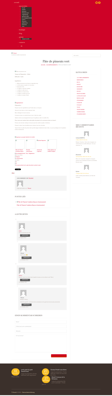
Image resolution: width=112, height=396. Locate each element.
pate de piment (30, 165)
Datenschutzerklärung (28, 392)
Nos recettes (23, 6)
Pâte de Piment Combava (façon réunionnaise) (31, 205)
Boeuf (23, 8)
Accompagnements (27, 18)
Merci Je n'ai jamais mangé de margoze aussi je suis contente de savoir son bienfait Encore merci (86, 160)
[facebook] (99, 2)
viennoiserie (81, 111)
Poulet (23, 9)
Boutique (22, 30)
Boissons (24, 24)
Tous (23, 26)
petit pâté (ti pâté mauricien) (27, 370)
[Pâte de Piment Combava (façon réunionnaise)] (31, 202)
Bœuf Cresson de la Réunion (58, 378)
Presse (21, 37)
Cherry (20, 275)
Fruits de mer (25, 13)
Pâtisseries (25, 23)
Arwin (20, 231)
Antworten (25, 235)
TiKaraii (18, 156)
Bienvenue (80, 80)
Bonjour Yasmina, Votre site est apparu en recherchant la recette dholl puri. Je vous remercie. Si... (86, 143)
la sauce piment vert (21, 165)
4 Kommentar (19, 158)
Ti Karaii (13, 392)
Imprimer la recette (30, 137)
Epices (23, 19)
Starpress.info (81, 114)
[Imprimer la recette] (20, 137)
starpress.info (25, 39)
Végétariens (25, 14)
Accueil (16, 2)
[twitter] (96, 2)
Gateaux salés (25, 16)
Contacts (22, 42)
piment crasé (37, 165)
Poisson (24, 11)
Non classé (80, 98)
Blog (20, 33)
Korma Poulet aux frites (59, 370)
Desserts (24, 21)
